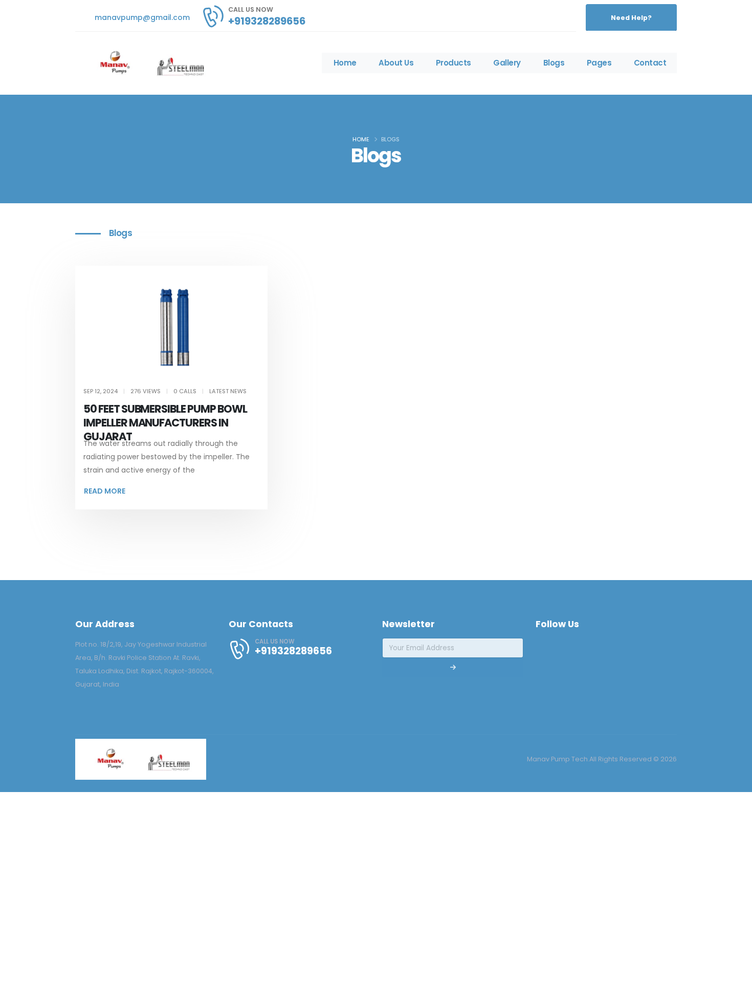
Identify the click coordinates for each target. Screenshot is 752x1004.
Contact (650, 62)
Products (453, 62)
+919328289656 (266, 21)
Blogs (554, 62)
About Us (396, 62)
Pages (599, 62)
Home (345, 62)
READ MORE (104, 491)
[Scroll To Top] (734, 992)
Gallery (507, 62)
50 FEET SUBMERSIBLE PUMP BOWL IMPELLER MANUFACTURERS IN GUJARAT (165, 422)
